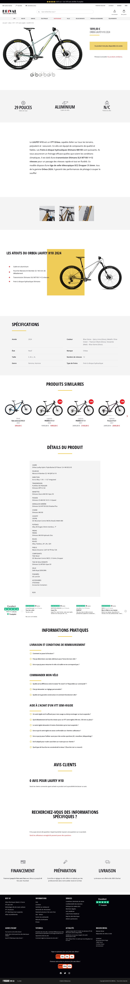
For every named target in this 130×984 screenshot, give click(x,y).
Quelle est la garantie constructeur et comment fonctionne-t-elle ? (55, 695)
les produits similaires (114, 57)
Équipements (113, 18)
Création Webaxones (65, 981)
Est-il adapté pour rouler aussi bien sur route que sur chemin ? (54, 741)
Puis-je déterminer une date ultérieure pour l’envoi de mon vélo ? (54, 659)
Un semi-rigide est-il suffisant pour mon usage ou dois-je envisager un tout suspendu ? (62, 714)
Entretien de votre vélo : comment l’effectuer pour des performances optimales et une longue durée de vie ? (50, 932)
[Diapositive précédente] (18, 213)
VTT (14, 18)
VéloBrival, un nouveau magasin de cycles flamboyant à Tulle (77, 935)
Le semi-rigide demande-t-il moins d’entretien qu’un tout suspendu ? (55, 725)
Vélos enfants (80, 18)
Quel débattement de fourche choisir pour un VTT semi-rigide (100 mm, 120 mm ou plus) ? (63, 719)
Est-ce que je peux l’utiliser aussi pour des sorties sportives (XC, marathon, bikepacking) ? (62, 736)
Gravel (33, 18)
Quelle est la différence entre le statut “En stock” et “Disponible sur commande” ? (60, 684)
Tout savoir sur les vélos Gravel (13, 932)
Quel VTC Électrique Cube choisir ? (14, 938)
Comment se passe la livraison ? (43, 653)
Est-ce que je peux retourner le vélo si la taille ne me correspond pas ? (56, 664)
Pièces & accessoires (96, 18)
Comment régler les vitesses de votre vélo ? (47, 938)
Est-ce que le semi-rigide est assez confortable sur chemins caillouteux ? (57, 730)
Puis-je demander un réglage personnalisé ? (47, 689)
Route (23, 18)
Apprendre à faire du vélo (42, 935)
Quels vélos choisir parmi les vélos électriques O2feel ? (17, 934)
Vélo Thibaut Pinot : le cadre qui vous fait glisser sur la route (79, 939)
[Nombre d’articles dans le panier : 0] (123, 12)
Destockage (57, 18)
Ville (68, 18)
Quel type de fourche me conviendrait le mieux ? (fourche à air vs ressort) (57, 747)
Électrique (44, 18)
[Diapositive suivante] (116, 213)
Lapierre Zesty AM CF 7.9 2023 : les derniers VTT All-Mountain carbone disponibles (79, 931)
